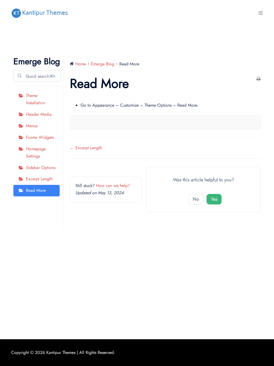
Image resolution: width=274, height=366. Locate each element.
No (196, 199)
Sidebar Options (40, 168)
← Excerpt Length (86, 148)
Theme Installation (35, 99)
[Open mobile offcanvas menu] (260, 13)
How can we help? (113, 185)
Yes (214, 199)
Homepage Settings (36, 152)
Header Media (39, 114)
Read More (36, 190)
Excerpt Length (39, 179)
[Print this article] (259, 79)
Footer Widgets (40, 137)
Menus (31, 126)
